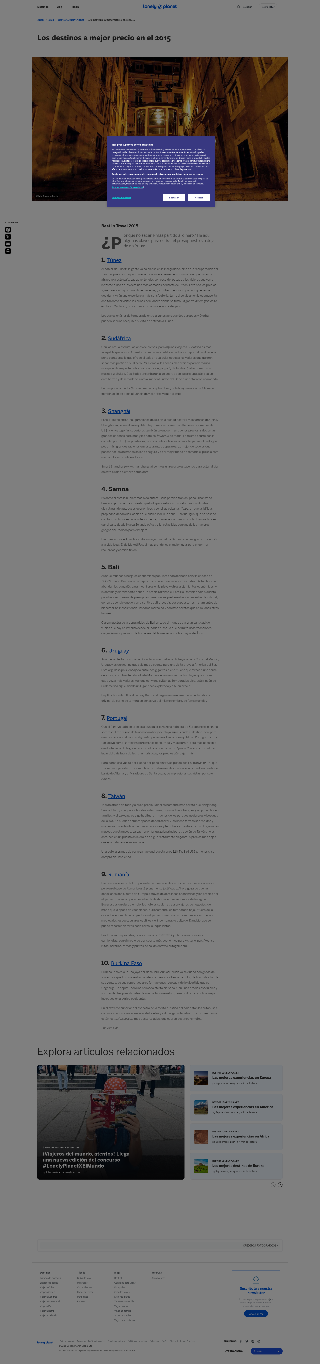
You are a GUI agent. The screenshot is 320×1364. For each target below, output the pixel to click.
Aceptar (199, 197)
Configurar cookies (121, 197)
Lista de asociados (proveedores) (128, 187)
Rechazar (174, 197)
